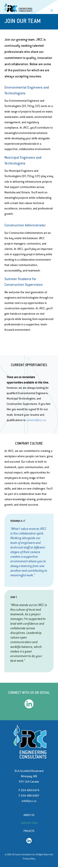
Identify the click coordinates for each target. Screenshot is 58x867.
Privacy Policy (29, 859)
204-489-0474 (30, 790)
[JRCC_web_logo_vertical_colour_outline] (30, 726)
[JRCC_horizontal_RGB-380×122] (18, 4)
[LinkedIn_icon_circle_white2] (29, 839)
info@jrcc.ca (29, 801)
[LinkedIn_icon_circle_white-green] (29, 701)
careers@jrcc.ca (36, 420)
